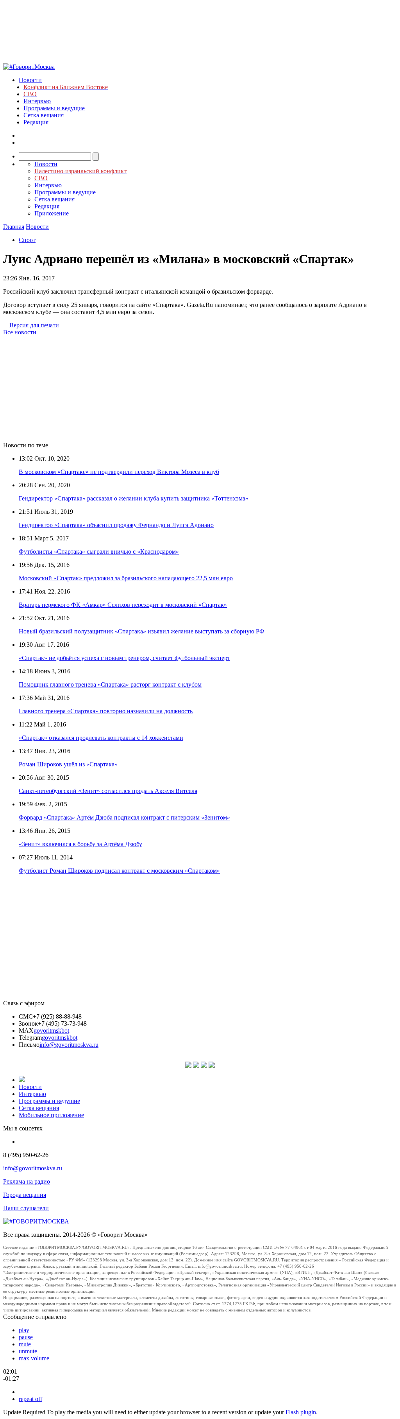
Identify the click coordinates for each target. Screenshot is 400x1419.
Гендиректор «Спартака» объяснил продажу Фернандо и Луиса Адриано (116, 525)
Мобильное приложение (51, 1115)
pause (26, 1337)
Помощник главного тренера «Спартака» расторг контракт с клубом (110, 684)
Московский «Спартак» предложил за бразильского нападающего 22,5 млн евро (126, 578)
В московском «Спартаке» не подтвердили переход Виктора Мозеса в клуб (119, 471)
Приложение (51, 213)
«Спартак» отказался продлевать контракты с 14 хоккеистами (101, 737)
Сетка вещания (43, 115)
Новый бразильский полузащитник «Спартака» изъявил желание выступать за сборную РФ (141, 631)
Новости (30, 80)
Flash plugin (301, 1412)
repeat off (30, 1399)
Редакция (35, 122)
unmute (28, 1351)
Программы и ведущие (54, 108)
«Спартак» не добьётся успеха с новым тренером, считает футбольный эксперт (124, 658)
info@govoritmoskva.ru (68, 1044)
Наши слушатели (26, 1208)
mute (25, 1344)
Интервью (37, 101)
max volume (34, 1358)
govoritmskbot (51, 1030)
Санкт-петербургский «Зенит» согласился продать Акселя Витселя (108, 791)
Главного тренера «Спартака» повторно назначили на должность (106, 711)
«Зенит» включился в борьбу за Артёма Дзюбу (80, 844)
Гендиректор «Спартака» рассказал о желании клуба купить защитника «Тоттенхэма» (133, 498)
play (24, 1330)
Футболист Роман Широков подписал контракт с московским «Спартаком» (119, 870)
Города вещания (24, 1194)
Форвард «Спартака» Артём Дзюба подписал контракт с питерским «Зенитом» (124, 817)
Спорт (27, 240)
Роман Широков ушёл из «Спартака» (68, 764)
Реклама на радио (26, 1181)
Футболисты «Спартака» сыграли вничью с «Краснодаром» (99, 551)
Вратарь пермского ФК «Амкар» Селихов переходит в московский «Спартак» (123, 604)
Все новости (19, 332)
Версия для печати (34, 325)
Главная (13, 226)
